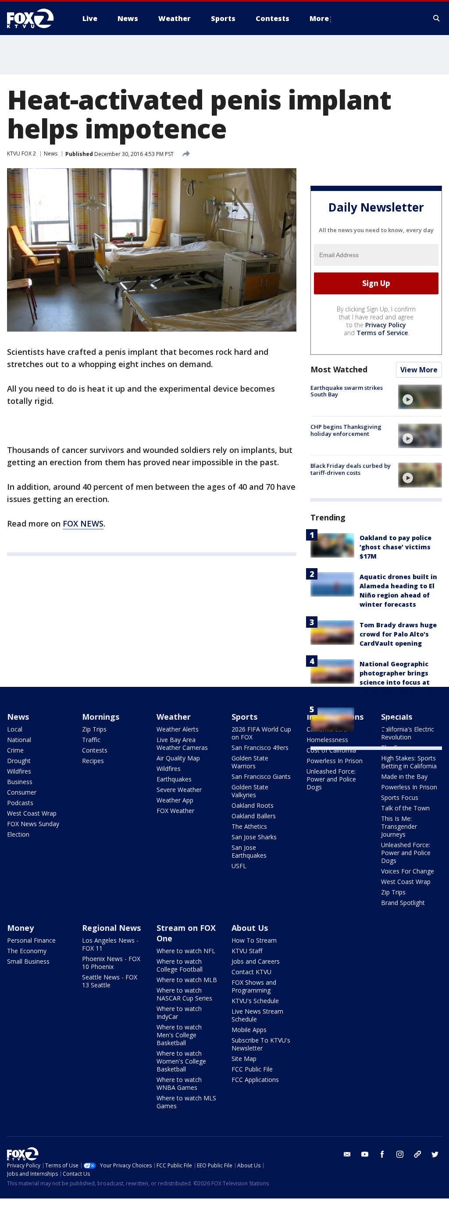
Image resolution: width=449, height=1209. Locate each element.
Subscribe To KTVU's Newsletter (261, 1044)
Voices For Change (407, 871)
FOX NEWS (83, 523)
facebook (382, 1154)
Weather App (175, 800)
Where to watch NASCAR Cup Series (184, 994)
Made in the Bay (404, 776)
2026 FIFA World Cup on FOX (261, 733)
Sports (244, 716)
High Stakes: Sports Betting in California (409, 762)
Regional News (111, 928)
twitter (435, 1154)
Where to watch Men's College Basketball (179, 1035)
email (347, 1154)
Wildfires (19, 771)
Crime (15, 750)
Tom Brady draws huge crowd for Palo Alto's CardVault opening (398, 634)
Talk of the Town (405, 808)
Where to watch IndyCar (179, 1012)
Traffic (91, 739)
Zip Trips (94, 729)
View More (419, 370)
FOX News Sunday (33, 824)
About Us (250, 928)
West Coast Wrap (32, 813)
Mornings (100, 716)
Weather (174, 716)
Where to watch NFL (186, 951)
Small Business (28, 961)
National (19, 739)
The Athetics (249, 826)
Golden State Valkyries (250, 791)
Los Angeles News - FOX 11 (110, 944)
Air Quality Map (178, 758)
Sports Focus (399, 797)
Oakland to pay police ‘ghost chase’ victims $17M (395, 547)
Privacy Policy (385, 325)
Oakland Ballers (254, 816)
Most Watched (338, 369)
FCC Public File (252, 1069)
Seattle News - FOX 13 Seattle (109, 981)
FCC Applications (255, 1079)
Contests (94, 750)
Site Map (244, 1058)
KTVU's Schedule (255, 1001)
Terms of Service (382, 333)
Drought (19, 761)
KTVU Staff (247, 951)
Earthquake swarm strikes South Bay (346, 391)
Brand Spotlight (403, 902)
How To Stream (254, 940)
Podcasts (20, 803)
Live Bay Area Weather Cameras (182, 743)
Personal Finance (31, 940)
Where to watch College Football (180, 965)
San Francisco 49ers (260, 747)
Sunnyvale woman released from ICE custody (390, 721)
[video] (420, 397)
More (319, 18)
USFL (239, 866)
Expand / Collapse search (436, 18)
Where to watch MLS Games (186, 1102)
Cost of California (331, 750)
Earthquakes (174, 779)
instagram (400, 1154)
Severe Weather (179, 789)
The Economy (26, 951)
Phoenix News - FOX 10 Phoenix (111, 962)
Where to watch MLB (187, 980)
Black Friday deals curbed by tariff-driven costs (350, 469)
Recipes (93, 761)
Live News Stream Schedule (257, 1015)
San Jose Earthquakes (249, 851)
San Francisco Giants (261, 776)
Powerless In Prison (334, 761)
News (50, 153)
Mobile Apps (249, 1029)
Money (20, 928)
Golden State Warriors (250, 762)
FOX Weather (175, 810)
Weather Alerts (178, 729)
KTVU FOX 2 (21, 153)
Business (19, 782)
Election (18, 834)
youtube (365, 1154)
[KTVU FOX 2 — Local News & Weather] (36, 18)
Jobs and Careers (256, 961)
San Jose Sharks (254, 837)
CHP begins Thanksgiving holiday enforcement (345, 430)
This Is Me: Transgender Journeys (399, 826)
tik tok (417, 1154)
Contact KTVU (251, 972)
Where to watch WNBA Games (179, 1083)
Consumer (21, 792)
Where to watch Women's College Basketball (181, 1061)
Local (14, 729)
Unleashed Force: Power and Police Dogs (331, 779)
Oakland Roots (253, 805)
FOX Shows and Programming (254, 986)
